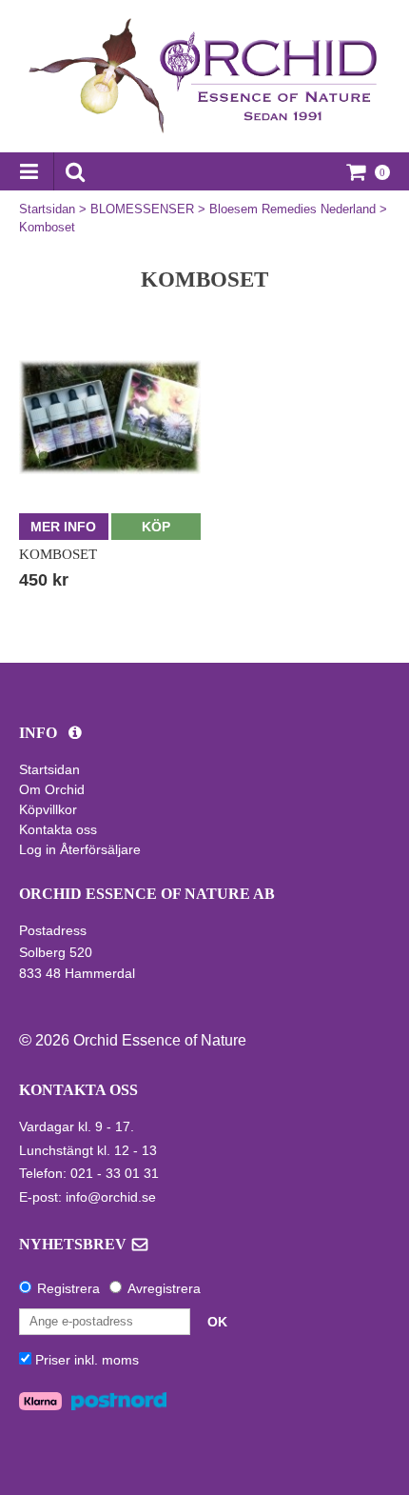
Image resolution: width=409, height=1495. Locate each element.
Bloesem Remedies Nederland (292, 209)
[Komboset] (110, 417)
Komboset (47, 227)
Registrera (68, 1288)
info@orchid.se (111, 1197)
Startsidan (47, 209)
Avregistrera (164, 1288)
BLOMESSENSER (142, 209)
